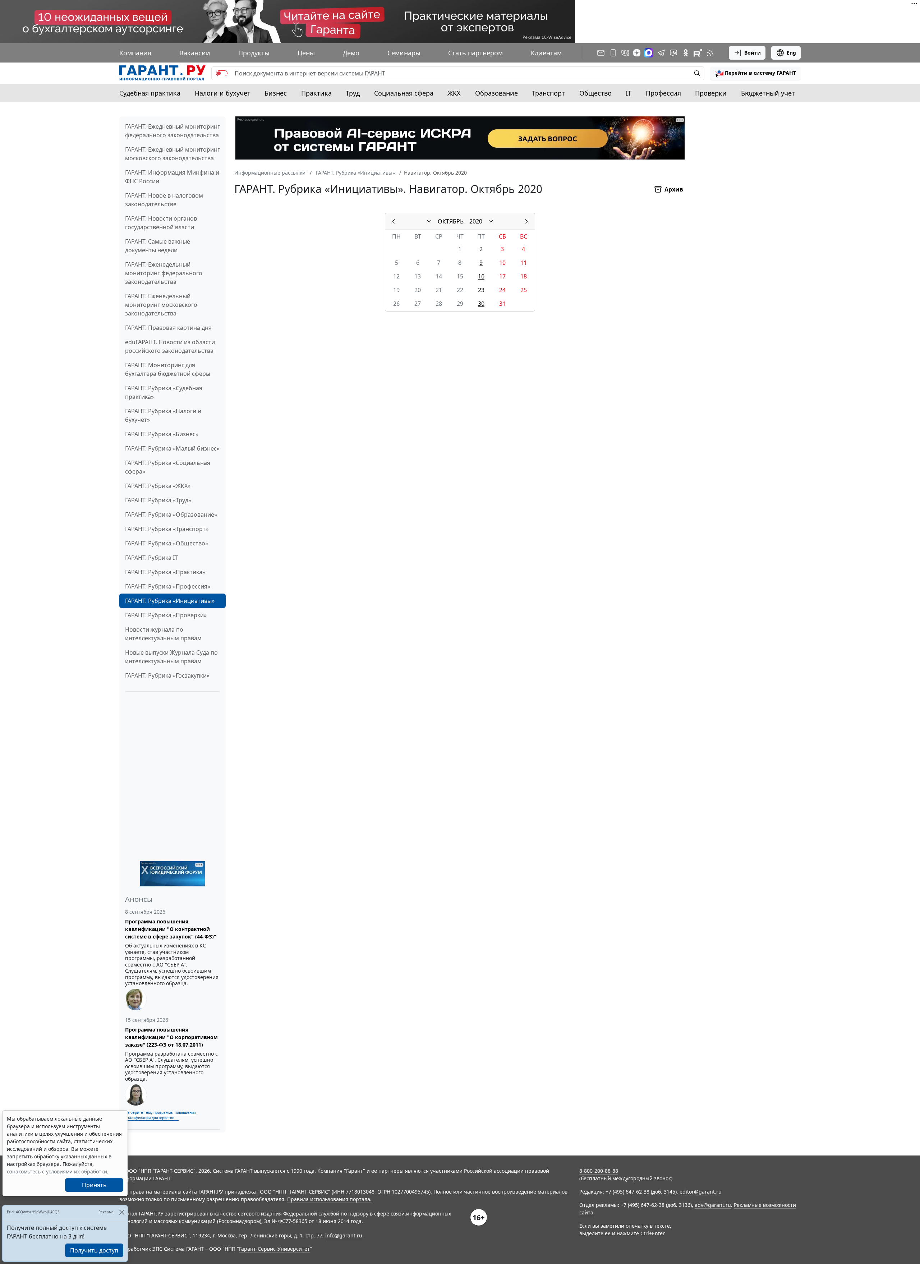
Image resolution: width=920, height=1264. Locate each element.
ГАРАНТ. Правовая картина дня (168, 328)
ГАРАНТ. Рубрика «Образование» (171, 514)
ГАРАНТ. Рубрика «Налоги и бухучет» (163, 415)
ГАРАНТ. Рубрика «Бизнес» (161, 434)
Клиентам (546, 53)
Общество (595, 93)
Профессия (663, 93)
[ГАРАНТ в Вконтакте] (625, 53)
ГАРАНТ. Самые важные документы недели (157, 245)
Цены (306, 53)
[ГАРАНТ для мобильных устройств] (613, 53)
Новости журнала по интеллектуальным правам (163, 634)
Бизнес (275, 93)
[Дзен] (636, 52)
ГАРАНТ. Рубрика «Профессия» (167, 586)
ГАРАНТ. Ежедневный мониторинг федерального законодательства (172, 131)
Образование (496, 93)
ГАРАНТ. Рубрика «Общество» (166, 543)
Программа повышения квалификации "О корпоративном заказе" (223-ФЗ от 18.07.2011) (171, 1037)
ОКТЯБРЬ (451, 221)
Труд (353, 93)
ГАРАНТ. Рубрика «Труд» (158, 500)
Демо (351, 53)
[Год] (491, 221)
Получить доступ (94, 1250)
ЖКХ (454, 93)
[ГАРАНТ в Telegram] (661, 53)
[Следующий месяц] (526, 221)
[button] (755, 73)
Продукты (254, 53)
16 (481, 276)
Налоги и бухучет (222, 93)
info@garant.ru (343, 1235)
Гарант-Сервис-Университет (274, 1248)
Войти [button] (752, 52)
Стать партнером (475, 53)
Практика (316, 93)
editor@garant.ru (701, 1191)
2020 (475, 221)
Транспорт (548, 93)
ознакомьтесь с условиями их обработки (57, 1171)
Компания (135, 53)
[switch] (221, 73)
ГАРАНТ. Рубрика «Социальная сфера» (167, 467)
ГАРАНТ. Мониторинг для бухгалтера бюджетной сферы (167, 369)
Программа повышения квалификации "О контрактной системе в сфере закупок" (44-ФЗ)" (170, 929)
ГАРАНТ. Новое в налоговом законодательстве (164, 200)
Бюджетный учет (768, 93)
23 (481, 290)
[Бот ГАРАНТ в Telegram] (673, 53)
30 (481, 304)
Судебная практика (149, 93)
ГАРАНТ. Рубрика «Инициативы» (170, 601)
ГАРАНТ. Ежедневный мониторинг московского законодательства (172, 154)
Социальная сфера (403, 93)
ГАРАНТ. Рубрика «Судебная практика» (163, 392)
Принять (94, 1185)
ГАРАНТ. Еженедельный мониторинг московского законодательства (161, 304)
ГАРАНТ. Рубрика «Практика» (165, 572)
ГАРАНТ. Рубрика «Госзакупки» (167, 675)
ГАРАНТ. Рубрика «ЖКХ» (157, 486)
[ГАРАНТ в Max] (648, 52)
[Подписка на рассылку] (601, 53)
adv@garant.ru (713, 1204)
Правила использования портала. (329, 1199)
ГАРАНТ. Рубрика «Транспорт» (166, 529)
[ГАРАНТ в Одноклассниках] (685, 53)
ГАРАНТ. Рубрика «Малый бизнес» (172, 448)
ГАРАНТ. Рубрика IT (151, 558)
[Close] (121, 1212)
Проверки (711, 93)
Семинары (403, 53)
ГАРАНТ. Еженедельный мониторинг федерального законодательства (163, 273)
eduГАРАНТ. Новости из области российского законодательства (170, 346)
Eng (791, 52)
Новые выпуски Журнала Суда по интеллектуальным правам (171, 657)
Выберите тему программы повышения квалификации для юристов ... (160, 1115)
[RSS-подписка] (710, 53)
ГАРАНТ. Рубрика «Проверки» (166, 615)
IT (628, 93)
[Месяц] (429, 221)
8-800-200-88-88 (598, 1170)
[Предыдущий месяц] (393, 221)
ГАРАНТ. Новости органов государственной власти (161, 222)
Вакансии (194, 53)
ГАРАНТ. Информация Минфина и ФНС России (172, 177)
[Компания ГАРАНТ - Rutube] (698, 53)
